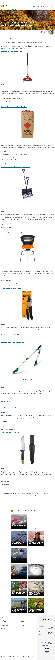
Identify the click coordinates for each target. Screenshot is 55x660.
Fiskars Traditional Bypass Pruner (11, 289)
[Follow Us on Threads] (51, 619)
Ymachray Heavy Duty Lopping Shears (12, 343)
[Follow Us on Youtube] (45, 619)
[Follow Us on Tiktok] (48, 619)
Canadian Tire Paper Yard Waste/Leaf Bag (14, 107)
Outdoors (12, 9)
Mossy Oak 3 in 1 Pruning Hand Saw (11, 407)
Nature (7, 9)
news (4, 9)
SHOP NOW (3, 87)
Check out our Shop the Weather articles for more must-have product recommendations (28, 163)
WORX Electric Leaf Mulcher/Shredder (12, 233)
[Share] (1, 32)
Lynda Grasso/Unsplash (13, 498)
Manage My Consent (5, 625)
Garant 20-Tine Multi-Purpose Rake (12, 51)
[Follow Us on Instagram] (43, 619)
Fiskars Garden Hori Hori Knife (10, 432)
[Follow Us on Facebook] (40, 619)
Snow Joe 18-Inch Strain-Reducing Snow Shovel (15, 167)
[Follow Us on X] (53, 619)
